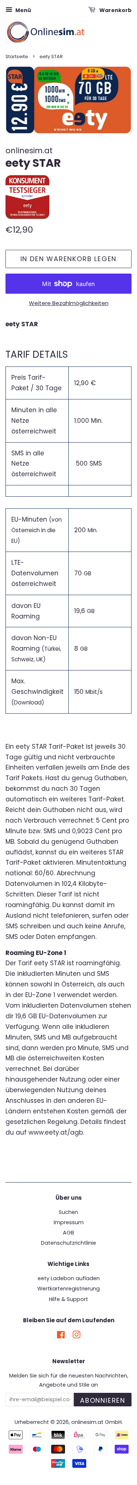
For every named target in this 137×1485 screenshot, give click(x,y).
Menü (22, 10)
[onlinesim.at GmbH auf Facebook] (61, 1336)
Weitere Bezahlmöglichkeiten (69, 303)
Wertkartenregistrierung (68, 1288)
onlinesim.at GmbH (96, 1422)
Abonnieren (102, 1400)
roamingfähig (98, 963)
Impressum (69, 1222)
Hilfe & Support (68, 1299)
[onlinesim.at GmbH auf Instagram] (76, 1336)
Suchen (68, 1212)
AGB (68, 1232)
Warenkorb (115, 10)
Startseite (16, 56)
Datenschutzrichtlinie (68, 1243)
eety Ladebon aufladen (69, 1278)
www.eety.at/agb (55, 1132)
